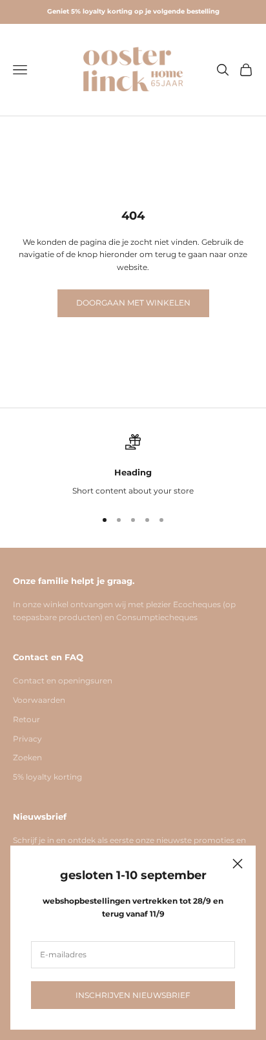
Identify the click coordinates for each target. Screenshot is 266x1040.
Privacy (27, 739)
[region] (133, 465)
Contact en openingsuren (62, 680)
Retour (26, 719)
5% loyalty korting (47, 777)
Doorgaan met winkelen (133, 302)
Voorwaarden (39, 700)
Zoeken (27, 757)
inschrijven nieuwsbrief (133, 995)
